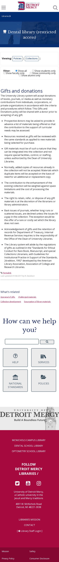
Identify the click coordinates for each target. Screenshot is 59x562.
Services (43, 362)
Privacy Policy (8, 558)
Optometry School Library (29, 451)
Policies (17, 58)
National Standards (15, 385)
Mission (5, 551)
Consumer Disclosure (39, 558)
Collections (32, 58)
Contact (29, 525)
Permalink (7, 273)
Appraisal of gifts (8, 297)
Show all (22, 71)
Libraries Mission (29, 519)
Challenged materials (27, 297)
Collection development (11, 301)
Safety (32, 551)
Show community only (44, 73)
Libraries (5, 16)
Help (15, 362)
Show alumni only (30, 75)
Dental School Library (28, 445)
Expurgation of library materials (37, 301)
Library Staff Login (31, 531)
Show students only (45, 71)
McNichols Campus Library (28, 440)
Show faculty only (14, 73)
